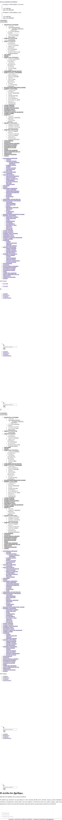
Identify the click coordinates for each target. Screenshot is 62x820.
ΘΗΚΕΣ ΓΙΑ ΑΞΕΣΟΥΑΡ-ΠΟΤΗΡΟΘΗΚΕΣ (12, 48)
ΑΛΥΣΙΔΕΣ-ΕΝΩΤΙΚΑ (14, 27)
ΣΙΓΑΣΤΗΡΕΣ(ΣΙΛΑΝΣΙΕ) (10, 146)
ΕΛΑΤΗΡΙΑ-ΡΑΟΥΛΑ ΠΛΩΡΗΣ (14, 32)
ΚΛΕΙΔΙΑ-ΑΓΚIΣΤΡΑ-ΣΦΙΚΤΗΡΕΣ (17, 29)
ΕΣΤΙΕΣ (10, 94)
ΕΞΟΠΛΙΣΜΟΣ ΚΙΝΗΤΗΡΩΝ (11, 57)
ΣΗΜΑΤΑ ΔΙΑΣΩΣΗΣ (13, 124)
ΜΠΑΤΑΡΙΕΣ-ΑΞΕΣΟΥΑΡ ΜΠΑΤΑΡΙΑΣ (12, 81)
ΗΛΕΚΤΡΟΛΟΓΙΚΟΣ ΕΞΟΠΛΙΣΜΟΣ (13, 72)
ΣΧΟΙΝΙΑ (6, 155)
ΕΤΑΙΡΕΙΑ (5, 354)
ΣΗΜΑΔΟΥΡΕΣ (8, 153)
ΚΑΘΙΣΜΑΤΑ (11, 97)
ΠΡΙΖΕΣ (6, 149)
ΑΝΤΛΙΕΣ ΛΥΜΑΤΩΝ (9, 105)
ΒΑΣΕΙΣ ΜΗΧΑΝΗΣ (13, 93)
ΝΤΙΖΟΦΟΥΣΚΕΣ (13, 53)
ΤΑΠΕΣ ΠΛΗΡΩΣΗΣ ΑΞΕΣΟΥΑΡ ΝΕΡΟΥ (13, 134)
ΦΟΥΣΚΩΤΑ (7, 142)
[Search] (4, 349)
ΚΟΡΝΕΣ (10, 78)
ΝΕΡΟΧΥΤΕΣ (12, 102)
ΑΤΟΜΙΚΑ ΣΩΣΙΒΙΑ (9, 113)
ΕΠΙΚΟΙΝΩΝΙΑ (7, 355)
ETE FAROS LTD (50, 819)
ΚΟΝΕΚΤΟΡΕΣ (12, 68)
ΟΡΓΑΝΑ (10, 83)
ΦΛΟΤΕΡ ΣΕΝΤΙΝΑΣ (13, 139)
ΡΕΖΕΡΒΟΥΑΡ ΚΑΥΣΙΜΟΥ (10, 144)
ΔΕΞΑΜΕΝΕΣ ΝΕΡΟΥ (9, 109)
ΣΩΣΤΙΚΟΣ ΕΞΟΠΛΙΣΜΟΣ (10, 123)
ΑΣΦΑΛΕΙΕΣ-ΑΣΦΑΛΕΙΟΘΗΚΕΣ (13, 74)
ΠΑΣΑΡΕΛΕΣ (12, 104)
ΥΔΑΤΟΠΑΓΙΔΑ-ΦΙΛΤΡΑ (10, 147)
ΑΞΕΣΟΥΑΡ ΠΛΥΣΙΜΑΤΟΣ (11, 43)
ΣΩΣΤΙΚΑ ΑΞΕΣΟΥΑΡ (14, 127)
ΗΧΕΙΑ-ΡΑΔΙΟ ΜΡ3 (13, 76)
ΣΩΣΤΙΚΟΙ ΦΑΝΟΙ (13, 128)
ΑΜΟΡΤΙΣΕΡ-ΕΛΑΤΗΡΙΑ (12, 91)
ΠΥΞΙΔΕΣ (10, 116)
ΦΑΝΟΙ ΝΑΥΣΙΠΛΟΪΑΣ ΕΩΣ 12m (12, 151)
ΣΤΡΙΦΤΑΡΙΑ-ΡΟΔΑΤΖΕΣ (10, 154)
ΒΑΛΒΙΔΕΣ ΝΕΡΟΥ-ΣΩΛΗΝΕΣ (11, 108)
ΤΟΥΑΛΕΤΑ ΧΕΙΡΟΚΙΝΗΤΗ (12, 137)
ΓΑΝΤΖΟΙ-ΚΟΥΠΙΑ (13, 45)
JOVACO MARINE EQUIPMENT (8, 2)
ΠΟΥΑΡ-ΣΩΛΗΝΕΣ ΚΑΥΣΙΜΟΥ (12, 143)
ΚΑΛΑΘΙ (5, 286)
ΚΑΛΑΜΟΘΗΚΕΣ (13, 98)
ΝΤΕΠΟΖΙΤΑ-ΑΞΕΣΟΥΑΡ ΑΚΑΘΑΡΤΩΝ (13, 112)
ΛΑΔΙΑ (10, 69)
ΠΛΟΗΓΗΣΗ (11, 39)
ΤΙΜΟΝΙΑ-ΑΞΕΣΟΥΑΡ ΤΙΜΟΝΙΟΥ (14, 118)
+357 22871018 (7, 7)
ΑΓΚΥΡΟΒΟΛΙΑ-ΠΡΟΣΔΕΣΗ (11, 24)
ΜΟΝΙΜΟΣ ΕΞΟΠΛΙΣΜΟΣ (10, 89)
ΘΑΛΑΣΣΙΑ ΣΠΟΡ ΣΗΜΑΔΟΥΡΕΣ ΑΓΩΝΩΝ (15, 87)
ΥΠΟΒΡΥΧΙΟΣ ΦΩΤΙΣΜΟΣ (11, 150)
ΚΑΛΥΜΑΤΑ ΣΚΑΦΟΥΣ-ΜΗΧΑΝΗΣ (14, 51)
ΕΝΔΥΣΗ (6, 56)
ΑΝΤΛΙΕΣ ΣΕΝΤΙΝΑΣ (9, 106)
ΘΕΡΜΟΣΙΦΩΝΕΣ (13, 95)
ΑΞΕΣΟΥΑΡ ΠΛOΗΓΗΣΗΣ (10, 38)
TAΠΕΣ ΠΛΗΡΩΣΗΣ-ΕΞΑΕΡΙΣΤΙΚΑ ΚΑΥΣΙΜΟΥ (14, 60)
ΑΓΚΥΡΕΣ (11, 26)
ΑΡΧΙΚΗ (5, 351)
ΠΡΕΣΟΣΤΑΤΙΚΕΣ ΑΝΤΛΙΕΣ (13, 132)
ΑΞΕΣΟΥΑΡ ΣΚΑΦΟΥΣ (9, 41)
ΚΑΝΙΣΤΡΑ (11, 67)
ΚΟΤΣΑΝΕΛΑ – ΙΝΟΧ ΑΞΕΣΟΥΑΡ (14, 100)
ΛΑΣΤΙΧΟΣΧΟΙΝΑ (13, 35)
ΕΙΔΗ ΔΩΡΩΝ (7, 54)
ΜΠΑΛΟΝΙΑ (11, 37)
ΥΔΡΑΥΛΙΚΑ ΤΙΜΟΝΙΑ (11, 121)
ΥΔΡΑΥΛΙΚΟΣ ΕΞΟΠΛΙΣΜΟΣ (11, 129)
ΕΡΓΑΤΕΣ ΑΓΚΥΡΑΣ (13, 34)
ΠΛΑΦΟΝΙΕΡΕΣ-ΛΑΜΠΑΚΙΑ (12, 85)
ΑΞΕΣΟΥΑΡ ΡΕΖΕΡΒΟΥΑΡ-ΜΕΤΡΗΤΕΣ (12, 64)
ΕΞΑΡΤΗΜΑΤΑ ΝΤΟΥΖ (9, 110)
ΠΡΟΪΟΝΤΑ (6, 353)
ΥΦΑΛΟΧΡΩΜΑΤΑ (8, 140)
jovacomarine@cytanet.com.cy (10, 5)
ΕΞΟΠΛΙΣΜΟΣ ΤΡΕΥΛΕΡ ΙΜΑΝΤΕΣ (13, 71)
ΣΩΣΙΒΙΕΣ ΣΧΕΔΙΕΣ (13, 125)
